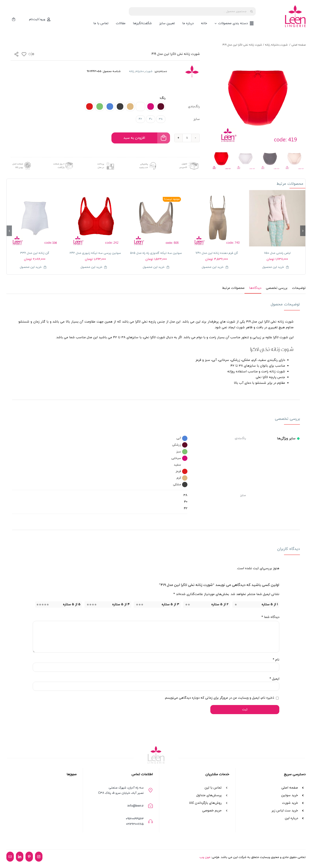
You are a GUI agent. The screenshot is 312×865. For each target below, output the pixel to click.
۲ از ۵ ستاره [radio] (219, 604)
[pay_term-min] (105, 161)
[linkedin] (19, 857)
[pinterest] (29, 857)
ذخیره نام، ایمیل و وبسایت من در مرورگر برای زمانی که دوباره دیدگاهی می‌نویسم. (219, 698)
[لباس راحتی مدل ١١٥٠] (277, 218)
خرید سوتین (289, 795)
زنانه (131, 71)
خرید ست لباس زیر (284, 810)
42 (140, 119)
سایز (196, 119)
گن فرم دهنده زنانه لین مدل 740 (216, 253)
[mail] (10, 857)
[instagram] (38, 857)
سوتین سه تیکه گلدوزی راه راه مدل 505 (156, 253)
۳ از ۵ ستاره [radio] (170, 604)
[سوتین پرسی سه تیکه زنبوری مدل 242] (95, 218)
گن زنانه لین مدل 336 (34, 253)
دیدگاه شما (270, 617)
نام (276, 660)
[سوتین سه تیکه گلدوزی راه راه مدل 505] (156, 218)
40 (150, 119)
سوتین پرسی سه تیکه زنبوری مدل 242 (95, 253)
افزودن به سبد (134, 137)
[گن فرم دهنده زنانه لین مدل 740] (216, 218)
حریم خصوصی (212, 810)
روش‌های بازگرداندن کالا (205, 803)
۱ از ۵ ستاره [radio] (270, 604)
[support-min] (147, 161)
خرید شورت (290, 803)
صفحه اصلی (289, 788)
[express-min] (189, 161)
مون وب (205, 857)
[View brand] (192, 68)
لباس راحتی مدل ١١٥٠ (277, 253)
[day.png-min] (63, 161)
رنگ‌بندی (194, 106)
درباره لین (291, 818)
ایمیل (274, 679)
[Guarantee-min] (21, 161)
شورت (149, 71)
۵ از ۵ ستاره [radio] (71, 604)
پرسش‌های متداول (209, 795)
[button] (160, 106)
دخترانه (139, 71)
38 (161, 119)
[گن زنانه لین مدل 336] (35, 218)
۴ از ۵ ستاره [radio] (121, 604)
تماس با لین (213, 788)
